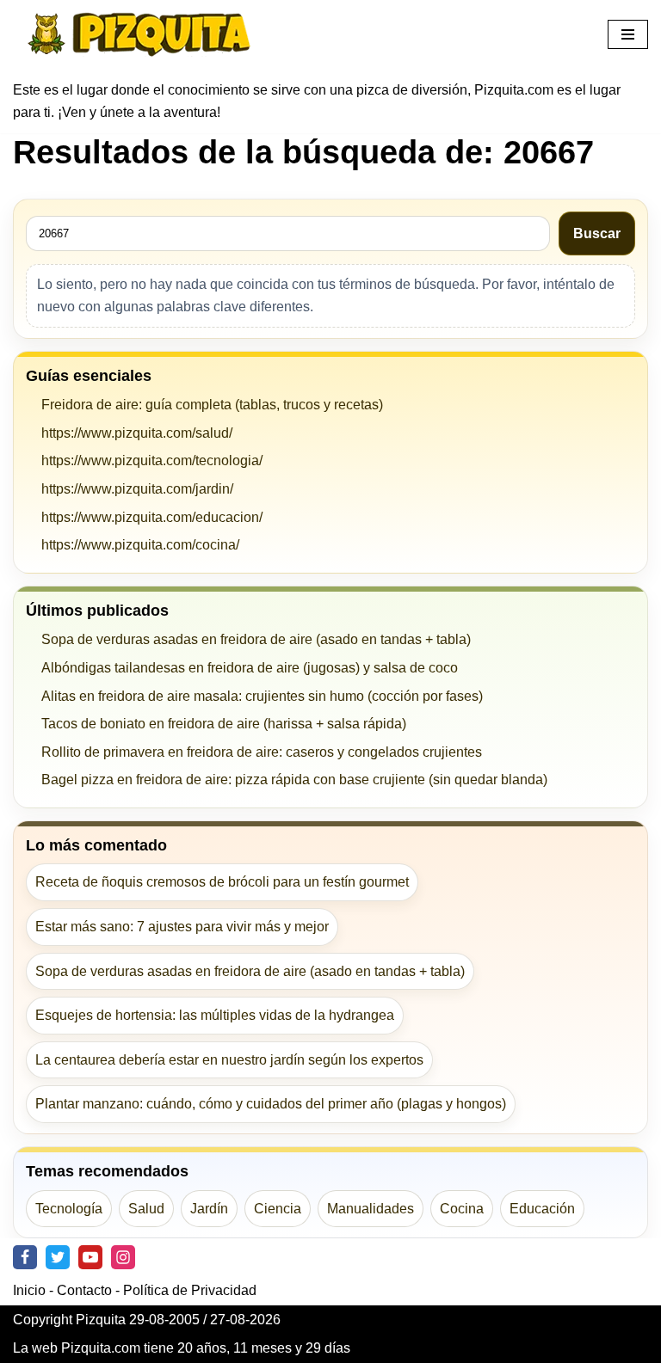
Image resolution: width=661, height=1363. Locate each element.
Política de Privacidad (189, 1290)
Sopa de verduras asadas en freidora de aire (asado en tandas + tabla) (256, 639)
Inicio (29, 1290)
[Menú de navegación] (628, 34)
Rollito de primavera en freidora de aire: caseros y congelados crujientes (261, 752)
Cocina (462, 1208)
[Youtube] (90, 1257)
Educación (542, 1208)
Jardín (209, 1208)
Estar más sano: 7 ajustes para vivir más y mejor (182, 926)
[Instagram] (123, 1257)
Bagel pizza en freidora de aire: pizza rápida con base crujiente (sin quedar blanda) (294, 779)
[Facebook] (25, 1257)
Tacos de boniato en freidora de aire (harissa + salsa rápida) (223, 723)
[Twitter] (58, 1257)
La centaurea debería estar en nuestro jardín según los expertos (229, 1060)
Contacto (84, 1290)
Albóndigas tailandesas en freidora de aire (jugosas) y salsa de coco (249, 667)
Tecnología (68, 1208)
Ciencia (277, 1208)
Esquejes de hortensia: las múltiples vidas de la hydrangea (214, 1015)
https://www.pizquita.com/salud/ (136, 433)
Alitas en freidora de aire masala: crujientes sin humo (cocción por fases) (262, 696)
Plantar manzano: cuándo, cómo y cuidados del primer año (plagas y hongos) (270, 1103)
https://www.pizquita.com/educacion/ (152, 517)
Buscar (597, 233)
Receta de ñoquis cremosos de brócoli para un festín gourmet (222, 882)
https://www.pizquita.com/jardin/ (137, 489)
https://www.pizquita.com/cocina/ (140, 544)
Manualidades (370, 1208)
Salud (146, 1208)
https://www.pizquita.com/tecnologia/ (152, 460)
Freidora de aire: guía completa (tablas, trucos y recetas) (212, 404)
